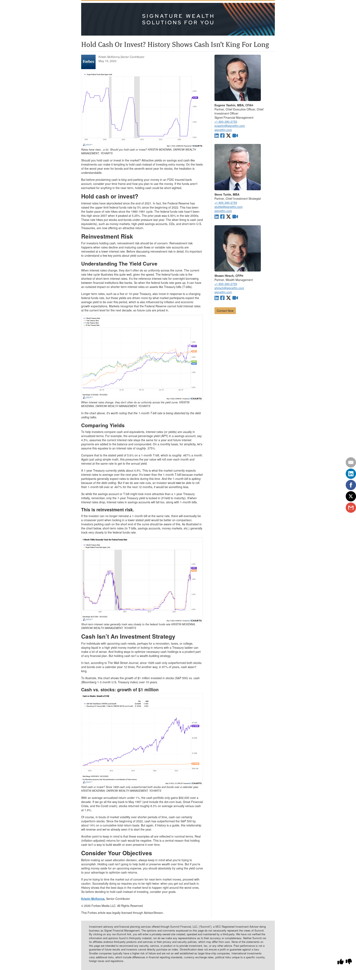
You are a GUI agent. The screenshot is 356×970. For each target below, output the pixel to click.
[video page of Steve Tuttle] (235, 216)
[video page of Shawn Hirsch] (235, 297)
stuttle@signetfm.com (228, 207)
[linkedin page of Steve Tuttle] (216, 216)
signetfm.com (223, 130)
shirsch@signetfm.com (229, 288)
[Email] (351, 462)
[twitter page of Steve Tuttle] (228, 216)
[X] (351, 496)
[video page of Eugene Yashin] (235, 135)
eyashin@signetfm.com (229, 126)
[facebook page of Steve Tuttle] (222, 216)
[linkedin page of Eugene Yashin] (216, 135)
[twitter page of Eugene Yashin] (228, 135)
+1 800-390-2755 (225, 122)
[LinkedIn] (351, 474)
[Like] (340, 961)
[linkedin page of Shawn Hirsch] (216, 297)
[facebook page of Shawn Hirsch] (222, 297)
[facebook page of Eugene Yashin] (222, 135)
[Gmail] (351, 507)
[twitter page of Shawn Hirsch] (228, 297)
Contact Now (225, 311)
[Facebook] (351, 485)
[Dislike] (349, 961)
